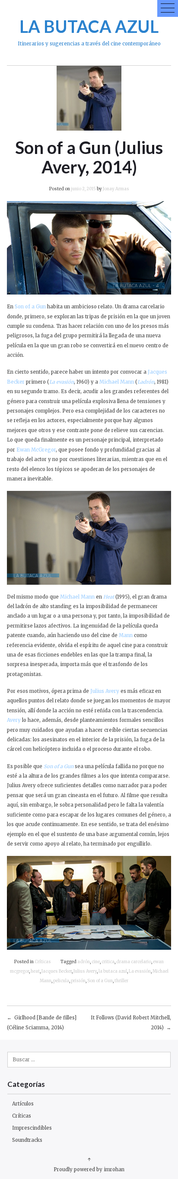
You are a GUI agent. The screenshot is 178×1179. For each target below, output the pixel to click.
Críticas (43, 961)
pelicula (61, 981)
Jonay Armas (116, 189)
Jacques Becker (56, 971)
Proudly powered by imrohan (89, 1169)
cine (96, 961)
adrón (83, 961)
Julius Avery (85, 971)
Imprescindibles (32, 1128)
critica (108, 961)
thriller (121, 981)
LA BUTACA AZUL (89, 26)
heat (35, 971)
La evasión (140, 971)
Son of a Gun (100, 981)
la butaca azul (113, 971)
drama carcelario (133, 961)
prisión (78, 981)
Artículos (23, 1104)
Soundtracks (27, 1140)
